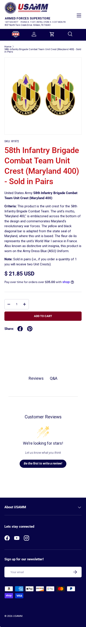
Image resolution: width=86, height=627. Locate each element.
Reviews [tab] (36, 378)
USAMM (17, 616)
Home (7, 46)
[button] (52, 34)
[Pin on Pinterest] (30, 329)
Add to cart (43, 316)
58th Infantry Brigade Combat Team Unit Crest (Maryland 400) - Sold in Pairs (42, 50)
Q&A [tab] (53, 378)
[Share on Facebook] (20, 329)
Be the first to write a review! (43, 463)
